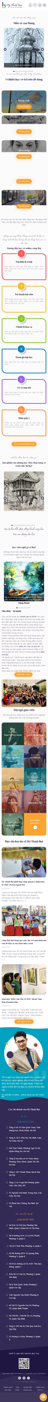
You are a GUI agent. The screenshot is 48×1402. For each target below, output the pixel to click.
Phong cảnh (24, 100)
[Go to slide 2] (16, 71)
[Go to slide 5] (22, 71)
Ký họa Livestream (23, 65)
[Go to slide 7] (26, 71)
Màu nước (24, 175)
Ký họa (24, 125)
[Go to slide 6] (24, 71)
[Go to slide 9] (30, 71)
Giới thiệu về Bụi (23, 674)
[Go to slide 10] (32, 71)
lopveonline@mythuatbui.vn (13, 1373)
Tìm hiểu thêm (24, 107)
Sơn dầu (24, 200)
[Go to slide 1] (14, 71)
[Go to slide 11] (32, 525)
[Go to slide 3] (18, 71)
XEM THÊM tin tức (24, 1021)
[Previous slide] (5, 50)
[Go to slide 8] (28, 71)
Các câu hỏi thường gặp (24, 444)
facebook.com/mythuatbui (35, 1373)
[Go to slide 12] (34, 525)
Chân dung (24, 150)
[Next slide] (42, 50)
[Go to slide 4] (20, 71)
